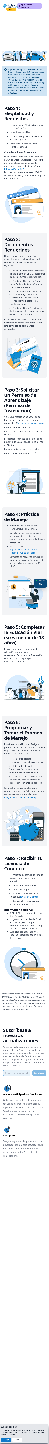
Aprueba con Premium (27, 5)
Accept (6, 1440)
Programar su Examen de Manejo (20, 797)
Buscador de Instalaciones (30, 423)
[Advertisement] (24, 31)
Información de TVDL (14, 169)
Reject (17, 1440)
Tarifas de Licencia (29, 896)
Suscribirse (39, 1073)
